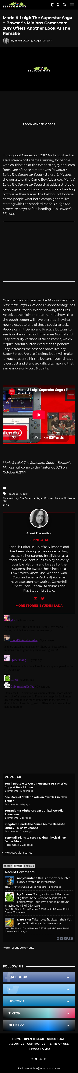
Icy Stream (24, 894)
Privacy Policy (39, 1048)
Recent (18, 866)
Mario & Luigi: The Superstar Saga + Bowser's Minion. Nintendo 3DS (39, 499)
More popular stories (18, 852)
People (8, 866)
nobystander (26, 878)
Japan (24, 493)
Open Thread (34, 1039)
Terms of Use (58, 1043)
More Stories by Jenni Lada (39, 606)
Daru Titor (24, 919)
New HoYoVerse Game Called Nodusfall (26, 887)
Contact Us (36, 1043)
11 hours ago (19, 912)
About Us (16, 1043)
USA (6, 505)
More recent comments (18, 947)
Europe (14, 493)
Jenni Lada (22, 40)
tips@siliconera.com (46, 1068)
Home (16, 1039)
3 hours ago (55, 887)
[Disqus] (39, 661)
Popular (29, 866)
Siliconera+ (56, 1039)
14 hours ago (20, 931)
